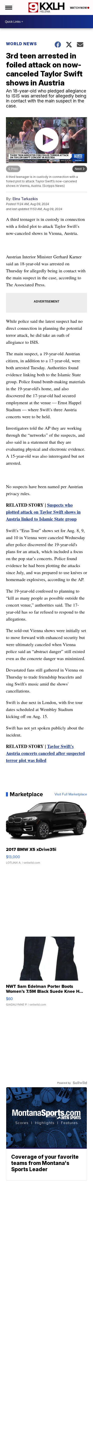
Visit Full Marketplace (71, 794)
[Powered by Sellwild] (80, 1083)
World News (21, 43)
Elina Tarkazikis (25, 198)
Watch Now (78, 7)
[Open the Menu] (8, 7)
